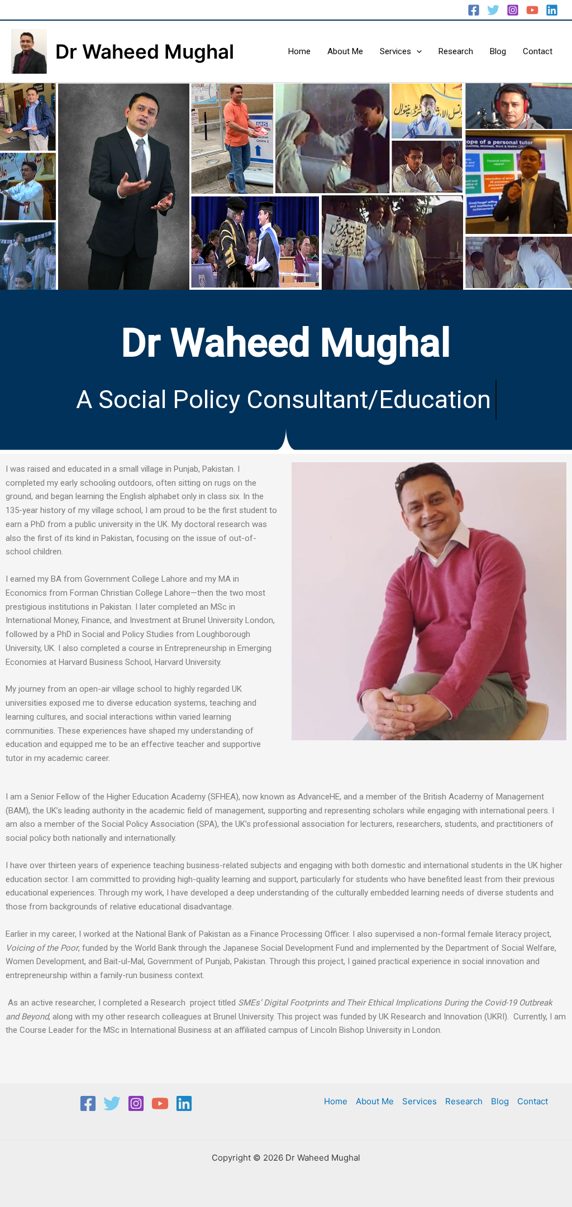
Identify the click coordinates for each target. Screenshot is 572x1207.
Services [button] (395, 51)
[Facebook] (474, 10)
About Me (345, 51)
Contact (537, 51)
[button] (416, 51)
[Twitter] (493, 10)
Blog (498, 51)
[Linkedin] (552, 10)
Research (455, 51)
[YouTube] (532, 10)
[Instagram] (513, 10)
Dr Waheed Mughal (144, 51)
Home (299, 51)
